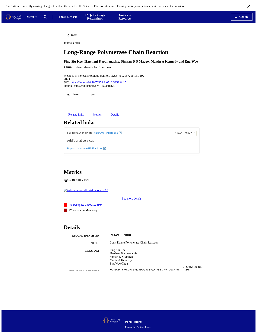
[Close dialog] (248, 6)
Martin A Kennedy (164, 61)
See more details (131, 198)
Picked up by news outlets (85, 204)
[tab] (76, 114)
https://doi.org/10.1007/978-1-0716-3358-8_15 (98, 82)
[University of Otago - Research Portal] (14, 17)
